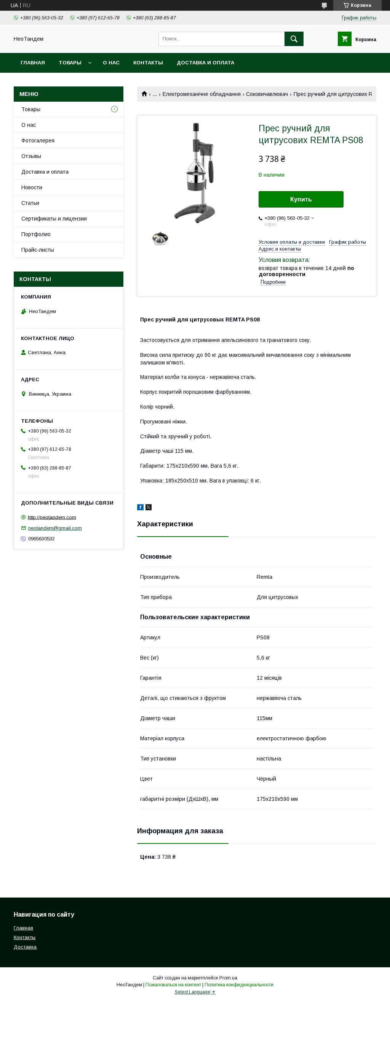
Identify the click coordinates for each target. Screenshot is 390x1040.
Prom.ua (228, 978)
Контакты (148, 62)
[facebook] (140, 508)
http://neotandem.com (52, 517)
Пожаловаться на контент (173, 984)
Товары (70, 62)
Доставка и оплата (205, 62)
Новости (31, 187)
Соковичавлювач (267, 94)
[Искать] (294, 39)
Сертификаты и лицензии (54, 219)
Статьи (30, 203)
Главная (33, 62)
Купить (301, 199)
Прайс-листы (37, 250)
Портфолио (36, 234)
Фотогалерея (37, 140)
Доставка (25, 947)
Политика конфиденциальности (239, 984)
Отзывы (31, 156)
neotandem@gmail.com (55, 528)
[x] (148, 508)
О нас (111, 62)
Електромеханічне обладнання (202, 94)
